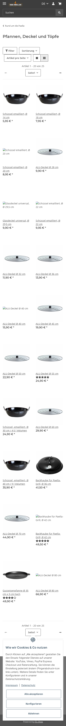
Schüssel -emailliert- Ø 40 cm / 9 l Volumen (15, 482)
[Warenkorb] (60, 3)
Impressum (12, 685)
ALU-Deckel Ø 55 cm (47, 373)
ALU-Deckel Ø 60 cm (47, 427)
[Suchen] (59, 12)
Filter (11, 50)
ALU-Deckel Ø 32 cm (14, 274)
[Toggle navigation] (4, 2)
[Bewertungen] (42, 377)
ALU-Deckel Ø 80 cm (47, 590)
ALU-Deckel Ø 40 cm (14, 323)
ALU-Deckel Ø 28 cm (47, 167)
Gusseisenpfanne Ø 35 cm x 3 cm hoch (15, 592)
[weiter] (60, 73)
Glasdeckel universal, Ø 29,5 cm (16, 222)
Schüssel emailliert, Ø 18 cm (48, 115)
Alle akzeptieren (33, 694)
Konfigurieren (34, 703)
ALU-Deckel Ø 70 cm (14, 533)
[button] (53, 3)
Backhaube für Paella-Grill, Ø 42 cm (48, 535)
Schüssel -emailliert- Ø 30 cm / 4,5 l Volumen (15, 428)
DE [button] (43, 4)
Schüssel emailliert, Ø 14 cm (15, 115)
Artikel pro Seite (16, 58)
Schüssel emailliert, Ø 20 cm (15, 169)
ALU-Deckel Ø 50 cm (14, 373)
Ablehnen (33, 713)
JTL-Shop (39, 721)
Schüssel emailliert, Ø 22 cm (48, 222)
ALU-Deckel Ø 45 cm (47, 323)
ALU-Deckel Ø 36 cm (47, 274)
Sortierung (28, 50)
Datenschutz (28, 685)
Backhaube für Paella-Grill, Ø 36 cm (48, 482)
